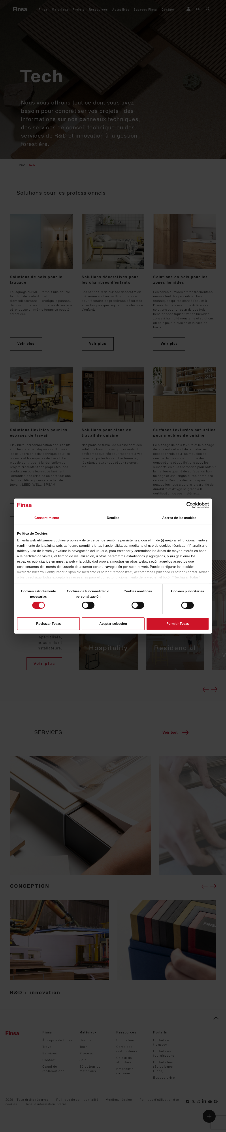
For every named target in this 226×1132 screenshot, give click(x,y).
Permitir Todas (177, 623)
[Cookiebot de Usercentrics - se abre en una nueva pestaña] (189, 505)
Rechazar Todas (48, 623)
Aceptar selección (113, 623)
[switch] (88, 605)
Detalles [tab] (113, 518)
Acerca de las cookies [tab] (179, 518)
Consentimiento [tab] (46, 518)
